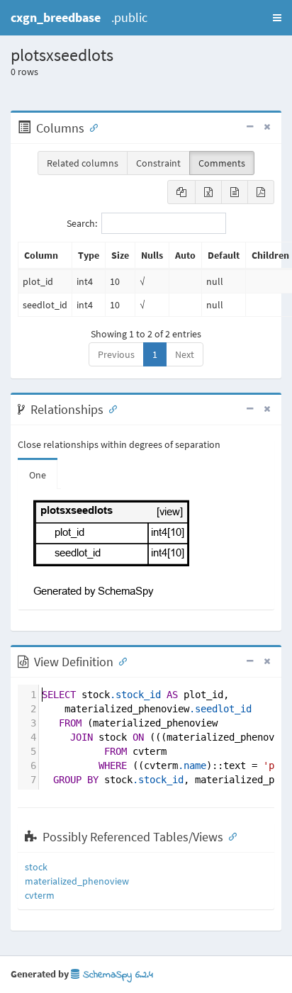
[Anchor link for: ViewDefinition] (119, 660)
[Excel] (208, 192)
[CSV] (234, 192)
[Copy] (181, 192)
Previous (116, 354)
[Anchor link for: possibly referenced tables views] (229, 835)
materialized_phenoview (77, 881)
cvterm (40, 895)
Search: (82, 223)
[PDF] (260, 192)
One (37, 475)
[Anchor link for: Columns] (90, 126)
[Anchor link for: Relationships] (109, 408)
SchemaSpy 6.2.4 (116, 974)
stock (36, 866)
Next (184, 354)
